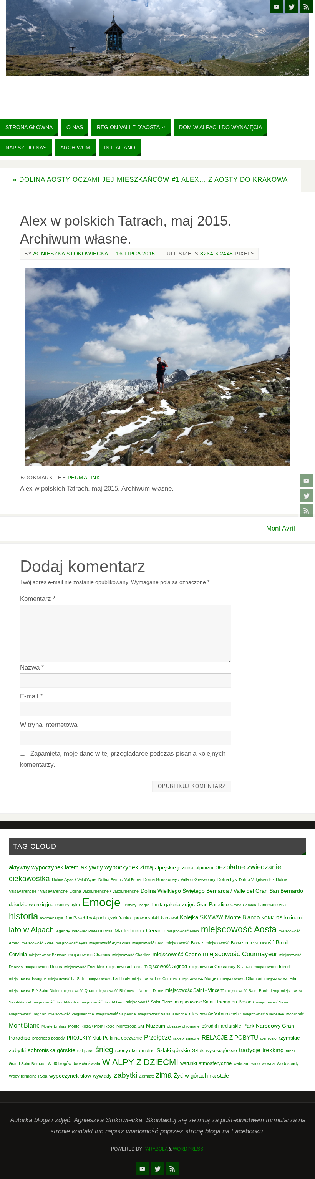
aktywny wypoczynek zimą (117, 867)
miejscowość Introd (272, 966)
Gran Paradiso (213, 904)
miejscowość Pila (280, 978)
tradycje (249, 1049)
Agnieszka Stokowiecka (70, 253)
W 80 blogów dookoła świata (74, 1063)
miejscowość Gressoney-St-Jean (220, 966)
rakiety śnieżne (186, 1038)
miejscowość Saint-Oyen (102, 1002)
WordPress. (188, 1149)
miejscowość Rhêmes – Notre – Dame (129, 990)
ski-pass (85, 1050)
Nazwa (32, 667)
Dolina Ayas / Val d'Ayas (74, 879)
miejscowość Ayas (71, 943)
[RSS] (306, 510)
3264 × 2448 (216, 253)
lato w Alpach (31, 929)
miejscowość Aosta (239, 929)
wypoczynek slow (70, 1076)
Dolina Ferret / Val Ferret (119, 879)
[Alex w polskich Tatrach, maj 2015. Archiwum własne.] (157, 367)
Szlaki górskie (173, 1050)
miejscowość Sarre (272, 1002)
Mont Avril (280, 528)
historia (23, 916)
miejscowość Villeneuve (263, 1014)
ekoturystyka (67, 904)
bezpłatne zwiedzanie (248, 867)
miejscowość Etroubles (84, 967)
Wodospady (288, 1063)
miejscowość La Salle (67, 979)
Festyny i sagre (136, 905)
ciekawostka (29, 878)
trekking (273, 1049)
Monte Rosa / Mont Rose (91, 1026)
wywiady (102, 1076)
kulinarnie (294, 917)
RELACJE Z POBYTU (230, 1037)
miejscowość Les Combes (154, 979)
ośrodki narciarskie (221, 1026)
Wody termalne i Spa (28, 1076)
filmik (156, 904)
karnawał (169, 917)
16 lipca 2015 (135, 253)
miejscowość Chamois (89, 954)
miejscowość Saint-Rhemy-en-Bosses (214, 1002)
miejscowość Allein (183, 931)
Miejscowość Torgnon (27, 1014)
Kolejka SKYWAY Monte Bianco (220, 917)
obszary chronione (183, 1026)
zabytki (125, 1075)
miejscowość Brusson (47, 955)
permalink (84, 477)
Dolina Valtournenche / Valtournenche (104, 891)
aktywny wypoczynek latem (44, 867)
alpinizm (204, 868)
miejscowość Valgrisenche (71, 1014)
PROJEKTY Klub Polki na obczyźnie (104, 1038)
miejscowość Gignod (165, 966)
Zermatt (146, 1076)
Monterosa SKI (130, 1026)
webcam (241, 1063)
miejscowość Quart (77, 990)
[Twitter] (306, 495)
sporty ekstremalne (135, 1050)
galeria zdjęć (179, 904)
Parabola (155, 1149)
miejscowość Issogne (27, 979)
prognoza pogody (48, 1038)
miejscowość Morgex (199, 978)
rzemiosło (268, 1038)
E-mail (31, 696)
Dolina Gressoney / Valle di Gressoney (179, 879)
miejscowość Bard (148, 943)
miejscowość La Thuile (109, 978)
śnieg (104, 1049)
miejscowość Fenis (124, 966)
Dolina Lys (227, 879)
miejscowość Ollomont (241, 978)
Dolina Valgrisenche (256, 879)
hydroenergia (51, 918)
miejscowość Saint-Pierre (149, 1002)
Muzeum (155, 1026)
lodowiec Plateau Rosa (92, 931)
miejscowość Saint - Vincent (194, 990)
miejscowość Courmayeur (240, 954)
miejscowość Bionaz (185, 942)
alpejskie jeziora (174, 868)
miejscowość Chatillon (131, 955)
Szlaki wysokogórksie (214, 1050)
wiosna (268, 1063)
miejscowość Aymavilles (109, 943)
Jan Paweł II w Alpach (85, 917)
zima (164, 1075)
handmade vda (272, 904)
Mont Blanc (24, 1025)
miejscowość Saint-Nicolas (56, 1002)
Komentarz (38, 598)
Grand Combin (243, 905)
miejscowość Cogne (177, 954)
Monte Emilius (53, 1026)
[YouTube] (306, 480)
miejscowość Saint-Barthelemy (252, 990)
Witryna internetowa (48, 724)
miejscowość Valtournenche (215, 1014)
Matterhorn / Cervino (139, 931)
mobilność (295, 1014)
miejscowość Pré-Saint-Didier (34, 990)
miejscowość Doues (43, 966)
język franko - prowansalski (133, 917)
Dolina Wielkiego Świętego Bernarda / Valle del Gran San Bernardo (222, 891)
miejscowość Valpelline (116, 1014)
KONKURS (272, 917)
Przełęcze (157, 1037)
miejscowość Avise (38, 943)
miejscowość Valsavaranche (162, 1014)
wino (255, 1063)
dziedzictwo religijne (31, 904)
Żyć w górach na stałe (201, 1075)
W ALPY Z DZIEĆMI (140, 1062)
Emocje (101, 902)
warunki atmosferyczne (206, 1063)
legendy (63, 931)
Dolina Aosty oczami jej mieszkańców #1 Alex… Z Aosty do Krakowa (150, 179)
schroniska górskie (51, 1050)
